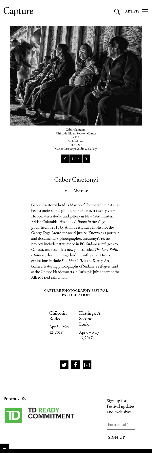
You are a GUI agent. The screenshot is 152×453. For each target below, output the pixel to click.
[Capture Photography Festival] (36, 11)
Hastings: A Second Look (90, 318)
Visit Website (76, 190)
